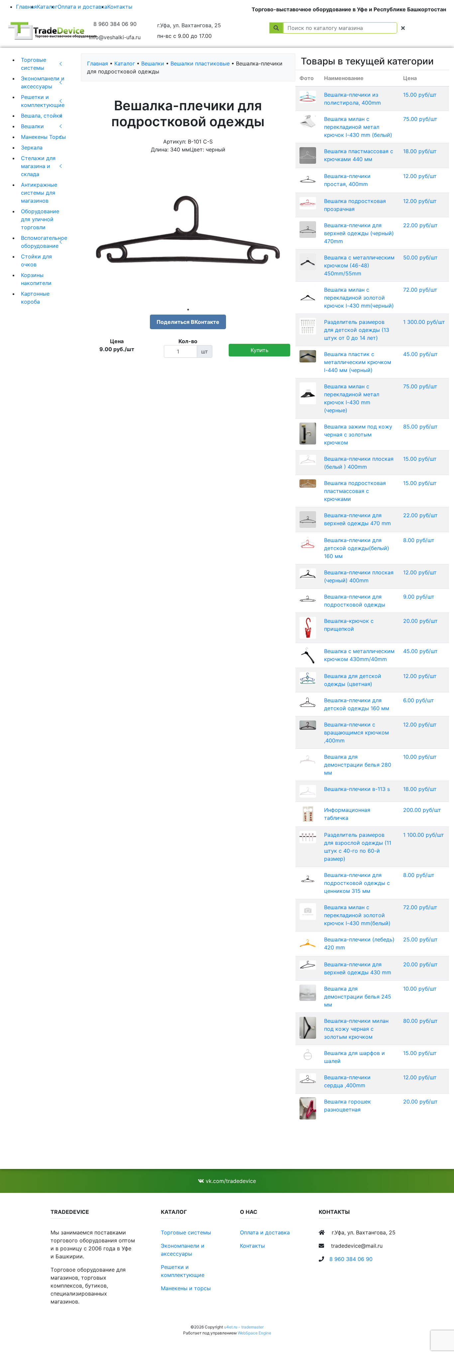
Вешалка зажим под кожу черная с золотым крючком (358, 434)
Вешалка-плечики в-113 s (357, 789)
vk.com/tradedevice (230, 1181)
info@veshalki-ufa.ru (115, 37)
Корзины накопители (36, 279)
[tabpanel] (188, 232)
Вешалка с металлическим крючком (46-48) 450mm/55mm (359, 265)
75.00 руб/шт (420, 119)
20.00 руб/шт (420, 621)
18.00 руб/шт (420, 151)
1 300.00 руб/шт (424, 322)
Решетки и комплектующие (42, 101)
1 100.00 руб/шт (423, 834)
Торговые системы (33, 63)
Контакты (119, 6)
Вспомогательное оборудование (44, 242)
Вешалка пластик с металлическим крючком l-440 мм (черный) (357, 362)
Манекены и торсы (186, 1288)
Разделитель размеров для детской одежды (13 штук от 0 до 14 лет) (356, 330)
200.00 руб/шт (422, 810)
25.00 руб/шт (420, 939)
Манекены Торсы (43, 137)
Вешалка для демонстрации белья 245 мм (357, 996)
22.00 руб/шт (420, 225)
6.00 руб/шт (418, 700)
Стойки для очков (36, 260)
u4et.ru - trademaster (244, 1326)
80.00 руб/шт (420, 1020)
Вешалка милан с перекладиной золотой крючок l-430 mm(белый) (357, 915)
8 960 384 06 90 (115, 24)
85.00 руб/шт (420, 426)
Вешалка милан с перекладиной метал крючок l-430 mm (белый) (358, 127)
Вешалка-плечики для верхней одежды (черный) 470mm (359, 233)
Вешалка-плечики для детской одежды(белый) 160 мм (356, 548)
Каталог (47, 6)
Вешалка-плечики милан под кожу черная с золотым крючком (356, 1028)
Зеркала (32, 147)
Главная (26, 6)
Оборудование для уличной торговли (40, 219)
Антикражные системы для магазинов (39, 192)
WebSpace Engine (254, 1332)
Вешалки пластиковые (200, 63)
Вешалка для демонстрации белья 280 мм (357, 764)
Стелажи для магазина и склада (38, 166)
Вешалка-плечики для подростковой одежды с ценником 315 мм (357, 883)
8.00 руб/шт (418, 540)
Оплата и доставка (82, 6)
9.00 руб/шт (418, 596)
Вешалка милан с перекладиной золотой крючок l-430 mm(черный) (359, 297)
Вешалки (32, 126)
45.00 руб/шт (420, 354)
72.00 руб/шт (420, 289)
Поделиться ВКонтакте (188, 322)
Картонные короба (35, 297)
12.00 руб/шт (420, 176)
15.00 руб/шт (420, 94)
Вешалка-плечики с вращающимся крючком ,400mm (356, 732)
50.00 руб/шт (420, 257)
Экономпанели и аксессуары (42, 82)
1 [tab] (188, 309)
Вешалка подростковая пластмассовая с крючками (355, 491)
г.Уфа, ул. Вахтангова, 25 (189, 25)
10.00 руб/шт (420, 756)
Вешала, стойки (41, 115)
